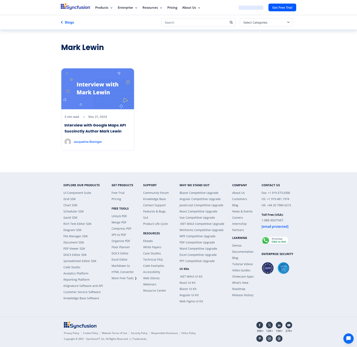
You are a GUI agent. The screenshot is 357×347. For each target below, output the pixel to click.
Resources (150, 7)
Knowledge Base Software (81, 298)
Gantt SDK (70, 217)
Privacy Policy (71, 333)
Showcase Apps (243, 276)
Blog (235, 205)
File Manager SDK (75, 236)
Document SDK (73, 242)
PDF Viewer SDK (74, 248)
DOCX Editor (120, 253)
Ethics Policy (189, 333)
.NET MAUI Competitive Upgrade (202, 224)
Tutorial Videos (242, 264)
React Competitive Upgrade (198, 211)
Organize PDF (121, 241)
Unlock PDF (119, 216)
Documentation (242, 252)
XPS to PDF (119, 235)
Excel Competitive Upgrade (198, 255)
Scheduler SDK (73, 211)
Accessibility (151, 272)
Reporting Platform (76, 279)
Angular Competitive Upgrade (200, 199)
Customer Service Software (82, 292)
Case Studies (152, 253)
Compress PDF (121, 228)
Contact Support (154, 205)
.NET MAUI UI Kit (191, 276)
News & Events (242, 211)
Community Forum (156, 193)
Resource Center (154, 290)
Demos (237, 245)
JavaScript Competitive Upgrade (201, 205)
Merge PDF (119, 222)
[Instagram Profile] (269, 338)
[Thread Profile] (279, 338)
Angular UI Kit (189, 295)
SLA (145, 217)
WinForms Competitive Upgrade (202, 230)
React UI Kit (187, 283)
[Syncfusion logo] (76, 6)
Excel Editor (120, 259)
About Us (189, 7)
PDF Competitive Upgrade (197, 242)
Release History (242, 295)
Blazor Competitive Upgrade (199, 193)
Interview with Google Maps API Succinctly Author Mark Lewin (95, 128)
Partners (238, 230)
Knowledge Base (154, 199)
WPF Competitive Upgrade (197, 236)
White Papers (152, 247)
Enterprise (125, 7)
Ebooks (148, 241)
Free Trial (118, 193)
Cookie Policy (90, 333)
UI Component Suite (77, 193)
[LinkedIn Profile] (279, 325)
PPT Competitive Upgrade (197, 261)
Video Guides (241, 270)
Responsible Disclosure (164, 333)
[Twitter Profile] (269, 325)
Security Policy (139, 333)
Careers (237, 217)
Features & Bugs (154, 211)
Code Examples (153, 266)
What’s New (240, 283)
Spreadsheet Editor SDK (79, 261)
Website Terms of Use (114, 333)
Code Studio (71, 267)
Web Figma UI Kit (191, 301)
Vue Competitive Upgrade (197, 217)
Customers (239, 199)
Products (101, 7)
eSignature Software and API (83, 286)
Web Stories (151, 278)
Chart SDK (70, 205)
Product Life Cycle (155, 224)
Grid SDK (69, 199)
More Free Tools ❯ (124, 278)
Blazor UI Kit (188, 289)
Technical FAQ (153, 259)
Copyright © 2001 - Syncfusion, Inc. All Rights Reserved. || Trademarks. (105, 339)
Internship (239, 224)
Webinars (149, 284)
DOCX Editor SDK (75, 255)
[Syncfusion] (80, 325)
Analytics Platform (75, 273)
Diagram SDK (72, 230)
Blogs (69, 22)
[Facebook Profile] (259, 325)
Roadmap (238, 289)
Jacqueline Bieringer (88, 141)
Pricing (172, 7)
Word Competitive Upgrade (198, 248)
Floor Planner (121, 247)
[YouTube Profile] (289, 325)
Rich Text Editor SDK (77, 224)
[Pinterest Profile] (259, 338)
